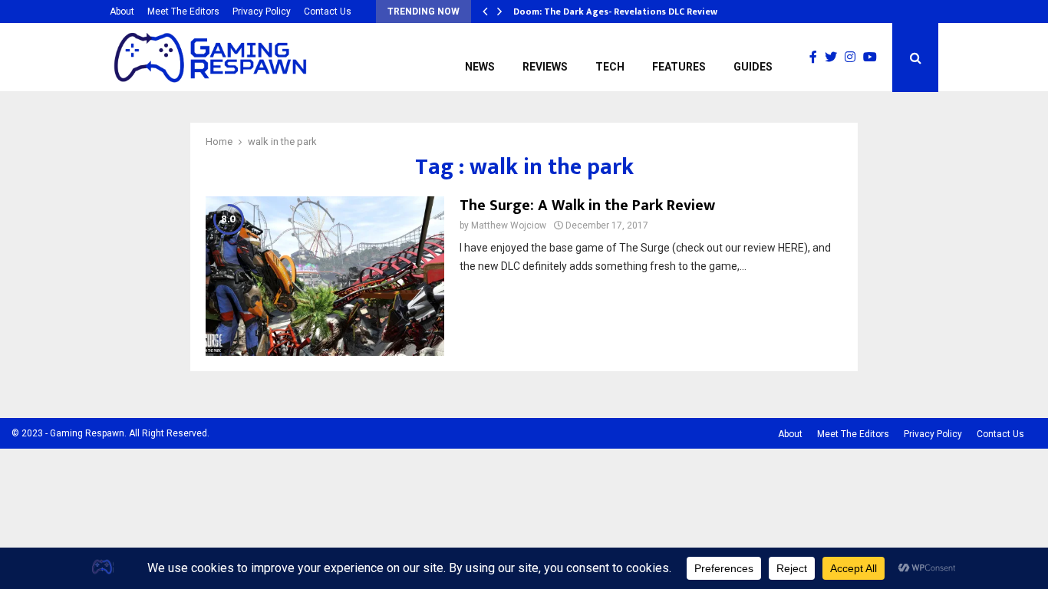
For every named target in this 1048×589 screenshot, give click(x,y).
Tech (610, 67)
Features (679, 67)
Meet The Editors (183, 11)
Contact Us (327, 11)
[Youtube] (874, 57)
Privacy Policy (261, 11)
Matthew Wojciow (508, 225)
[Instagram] (854, 57)
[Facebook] (817, 57)
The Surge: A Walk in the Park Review (587, 205)
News (480, 67)
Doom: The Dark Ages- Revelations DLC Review (615, 11)
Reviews (545, 67)
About (122, 11)
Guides (753, 67)
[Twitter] (835, 57)
